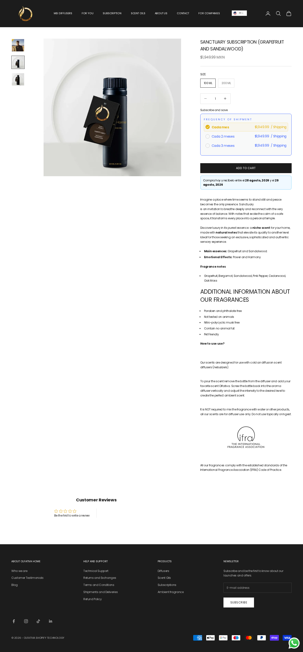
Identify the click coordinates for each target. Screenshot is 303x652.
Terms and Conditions (98, 585)
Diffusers (163, 571)
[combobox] (239, 13)
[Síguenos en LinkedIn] (50, 621)
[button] (246, 348)
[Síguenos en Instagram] (26, 621)
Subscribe (238, 602)
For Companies (209, 13)
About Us (161, 13)
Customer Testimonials (27, 578)
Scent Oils (138, 13)
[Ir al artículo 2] (18, 62)
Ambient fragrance (171, 592)
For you (88, 13)
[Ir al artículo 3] (18, 79)
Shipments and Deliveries (100, 592)
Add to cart (246, 168)
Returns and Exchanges (99, 578)
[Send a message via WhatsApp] (294, 643)
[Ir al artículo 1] (18, 45)
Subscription (112, 13)
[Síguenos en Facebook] (13, 621)
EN (240, 13)
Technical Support (95, 571)
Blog (14, 585)
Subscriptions (167, 585)
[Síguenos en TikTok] (38, 621)
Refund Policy (92, 599)
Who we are (19, 571)
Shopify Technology (50, 638)
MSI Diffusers (63, 13)
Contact (183, 13)
